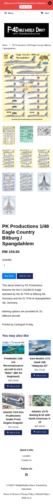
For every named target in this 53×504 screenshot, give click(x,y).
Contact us (26, 460)
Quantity (7, 259)
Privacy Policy (27, 494)
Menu (10, 13)
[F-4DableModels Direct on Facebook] (26, 475)
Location (26, 456)
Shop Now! (25, 7)
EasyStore (26, 489)
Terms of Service (11, 494)
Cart (46, 13)
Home (4, 45)
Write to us (27, 498)
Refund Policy (42, 494)
